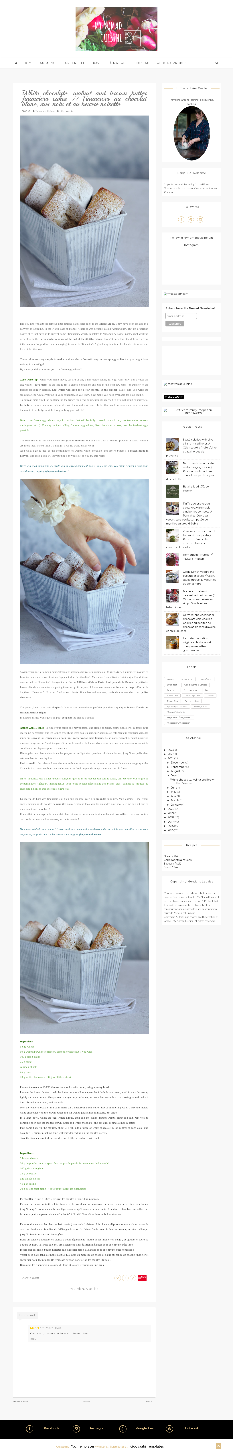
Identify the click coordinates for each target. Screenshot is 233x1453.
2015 (170, 830)
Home (29, 63)
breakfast (172, 684)
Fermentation (190, 690)
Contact (143, 63)
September (178, 767)
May (173, 791)
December (178, 762)
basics (170, 679)
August (175, 771)
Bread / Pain (171, 856)
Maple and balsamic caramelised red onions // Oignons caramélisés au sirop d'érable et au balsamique (190, 599)
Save (143, 1276)
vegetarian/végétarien (178, 722)
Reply (33, 1338)
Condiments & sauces (177, 860)
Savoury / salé (172, 863)
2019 (171, 813)
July (173, 775)
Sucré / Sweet (173, 867)
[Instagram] (200, 219)
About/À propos (172, 63)
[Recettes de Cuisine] (178, 384)
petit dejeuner (192, 695)
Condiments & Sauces (195, 684)
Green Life (75, 63)
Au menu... (49, 63)
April (173, 796)
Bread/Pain (206, 679)
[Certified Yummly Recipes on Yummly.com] (192, 411)
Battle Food (187, 679)
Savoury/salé (192, 701)
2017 (171, 821)
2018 (171, 817)
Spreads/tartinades (177, 706)
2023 (171, 750)
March (175, 800)
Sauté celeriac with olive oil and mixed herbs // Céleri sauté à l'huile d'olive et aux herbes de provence (191, 447)
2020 (171, 808)
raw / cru (172, 701)
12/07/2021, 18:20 (50, 1327)
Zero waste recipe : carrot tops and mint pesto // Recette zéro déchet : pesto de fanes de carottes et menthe (190, 539)
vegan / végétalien (176, 712)
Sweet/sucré (200, 706)
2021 (171, 758)
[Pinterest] (191, 219)
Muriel (34, 1327)
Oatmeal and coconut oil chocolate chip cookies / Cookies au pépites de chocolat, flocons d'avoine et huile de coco (191, 623)
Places (210, 695)
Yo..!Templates (83, 1446)
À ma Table (120, 63)
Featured (171, 690)
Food (207, 690)
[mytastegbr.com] (176, 293)
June (174, 787)
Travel (97, 63)
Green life (172, 695)
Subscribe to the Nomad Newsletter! (190, 308)
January (176, 804)
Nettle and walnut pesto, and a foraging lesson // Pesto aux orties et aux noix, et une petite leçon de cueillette (190, 471)
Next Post (150, 1401)
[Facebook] (181, 219)
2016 (171, 826)
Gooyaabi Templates (147, 1446)
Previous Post (20, 1401)
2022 (171, 754)
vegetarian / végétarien (179, 717)
